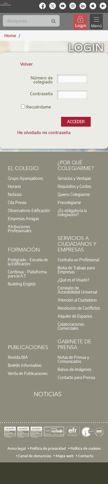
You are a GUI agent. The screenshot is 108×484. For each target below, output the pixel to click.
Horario (14, 186)
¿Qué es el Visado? (73, 279)
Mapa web (65, 455)
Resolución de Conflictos (79, 307)
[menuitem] (44, 132)
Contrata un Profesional (78, 259)
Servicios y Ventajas (74, 178)
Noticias (15, 194)
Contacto (85, 455)
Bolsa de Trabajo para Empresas (76, 269)
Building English (22, 283)
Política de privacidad (48, 448)
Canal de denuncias (34, 455)
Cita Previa (17, 202)
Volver (26, 63)
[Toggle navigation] (96, 22)
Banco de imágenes (74, 369)
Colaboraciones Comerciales (71, 326)
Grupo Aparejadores (25, 178)
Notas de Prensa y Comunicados (73, 359)
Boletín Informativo (25, 365)
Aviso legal (16, 448)
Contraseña (41, 94)
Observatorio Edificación (29, 210)
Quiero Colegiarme (74, 194)
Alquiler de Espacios (75, 316)
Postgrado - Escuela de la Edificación (28, 261)
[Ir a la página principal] (5, 3)
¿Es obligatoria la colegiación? (72, 212)
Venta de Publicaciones (28, 373)
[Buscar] (53, 21)
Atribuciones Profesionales (19, 228)
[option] (29, 178)
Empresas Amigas (23, 218)
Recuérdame (38, 106)
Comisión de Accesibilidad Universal (77, 289)
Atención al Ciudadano (77, 299)
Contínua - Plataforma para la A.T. (27, 273)
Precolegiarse (69, 202)
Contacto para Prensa (76, 377)
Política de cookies (85, 448)
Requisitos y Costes (74, 186)
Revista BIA (18, 357)
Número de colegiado (42, 80)
